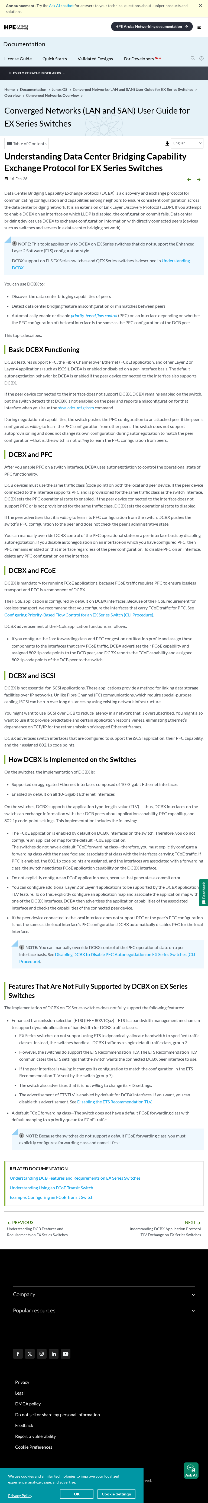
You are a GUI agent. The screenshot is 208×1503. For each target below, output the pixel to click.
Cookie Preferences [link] (33, 1447)
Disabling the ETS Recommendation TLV (114, 1101)
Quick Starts (55, 58)
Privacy (22, 1382)
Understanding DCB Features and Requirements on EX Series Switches (75, 1177)
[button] (191, 1470)
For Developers (142, 58)
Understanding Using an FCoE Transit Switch (51, 1187)
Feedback (24, 1426)
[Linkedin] (53, 1354)
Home (9, 89)
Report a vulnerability (35, 1436)
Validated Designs (95, 58)
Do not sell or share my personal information (57, 1415)
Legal (20, 1393)
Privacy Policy (20, 1496)
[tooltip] (167, 144)
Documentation (24, 44)
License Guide (18, 58)
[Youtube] (65, 1354)
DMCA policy (28, 1404)
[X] (30, 1354)
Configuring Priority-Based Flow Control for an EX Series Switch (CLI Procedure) (78, 614)
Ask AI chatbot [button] (61, 5)
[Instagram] (42, 1354)
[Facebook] (18, 1354)
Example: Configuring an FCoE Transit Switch (51, 1197)
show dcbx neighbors (76, 408)
